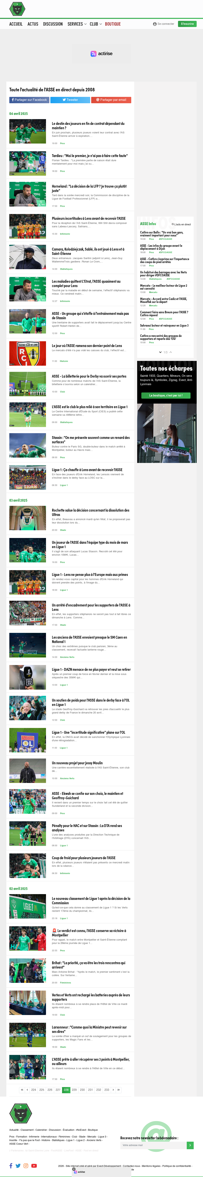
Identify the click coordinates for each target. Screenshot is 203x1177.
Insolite (13, 1140)
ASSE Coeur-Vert (18, 1144)
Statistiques (66, 269)
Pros (62, 144)
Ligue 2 (81, 1140)
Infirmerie (65, 234)
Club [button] (96, 24)
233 (106, 1090)
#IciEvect (81, 1130)
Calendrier (41, 1130)
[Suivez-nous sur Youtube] (34, 1166)
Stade (63, 530)
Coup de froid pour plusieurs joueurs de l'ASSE (84, 857)
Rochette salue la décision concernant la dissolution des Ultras (90, 512)
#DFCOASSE (165, 239)
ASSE (78, 1151)
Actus (33, 24)
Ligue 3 (102, 1137)
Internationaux (49, 1137)
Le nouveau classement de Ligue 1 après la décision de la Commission (91, 900)
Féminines (65, 983)
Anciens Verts (67, 657)
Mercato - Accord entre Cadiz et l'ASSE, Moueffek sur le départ (163, 300)
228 (66, 1090)
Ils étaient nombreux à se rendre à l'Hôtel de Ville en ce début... (88, 1068)
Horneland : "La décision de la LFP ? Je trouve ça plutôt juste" (89, 188)
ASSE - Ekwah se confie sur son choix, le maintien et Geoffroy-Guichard (87, 795)
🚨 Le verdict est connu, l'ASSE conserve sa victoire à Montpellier (89, 932)
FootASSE (56, 1151)
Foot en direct (91, 1151)
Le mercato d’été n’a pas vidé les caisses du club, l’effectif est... (89, 350)
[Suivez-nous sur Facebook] (10, 1166)
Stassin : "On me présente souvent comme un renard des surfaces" (91, 439)
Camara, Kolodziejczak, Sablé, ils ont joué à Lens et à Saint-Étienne (88, 251)
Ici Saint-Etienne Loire (37, 1151)
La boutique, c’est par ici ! (166, 395)
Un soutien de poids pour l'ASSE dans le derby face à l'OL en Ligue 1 (91, 702)
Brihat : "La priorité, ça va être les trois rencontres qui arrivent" (88, 964)
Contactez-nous (131, 1166)
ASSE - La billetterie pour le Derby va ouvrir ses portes (89, 376)
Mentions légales (151, 1166)
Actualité (14, 1130)
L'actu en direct (181, 224)
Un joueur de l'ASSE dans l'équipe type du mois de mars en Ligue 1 (90, 544)
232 (98, 1090)
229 (74, 1090)
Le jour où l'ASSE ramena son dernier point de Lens (87, 345)
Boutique (113, 24)
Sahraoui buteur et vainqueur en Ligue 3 (164, 325)
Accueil (16, 24)
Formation (21, 1137)
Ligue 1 (64, 485)
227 (58, 1090)
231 (90, 1090)
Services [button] (77, 24)
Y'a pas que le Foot (29, 1140)
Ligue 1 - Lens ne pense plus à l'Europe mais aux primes (90, 574)
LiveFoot (69, 1151)
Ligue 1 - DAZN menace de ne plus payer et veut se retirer (91, 669)
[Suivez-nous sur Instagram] (26, 1166)
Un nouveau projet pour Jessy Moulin (77, 763)
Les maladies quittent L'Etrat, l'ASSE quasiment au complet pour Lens (86, 283)
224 (33, 1090)
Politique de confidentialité (176, 1166)
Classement (27, 1130)
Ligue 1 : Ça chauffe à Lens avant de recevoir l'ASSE (87, 469)
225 (41, 1090)
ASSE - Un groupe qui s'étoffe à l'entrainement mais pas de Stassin (90, 315)
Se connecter (163, 24)
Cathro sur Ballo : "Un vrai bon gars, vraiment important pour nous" (161, 234)
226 (50, 1090)
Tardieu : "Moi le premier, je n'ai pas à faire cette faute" (90, 155)
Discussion (53, 24)
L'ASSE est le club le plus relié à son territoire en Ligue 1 (89, 406)
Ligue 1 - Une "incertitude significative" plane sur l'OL (88, 732)
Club (62, 392)
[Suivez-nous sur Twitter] (18, 1166)
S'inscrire (187, 23)
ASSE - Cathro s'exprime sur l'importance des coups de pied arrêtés (164, 260)
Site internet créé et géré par (93, 1166)
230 (82, 1090)
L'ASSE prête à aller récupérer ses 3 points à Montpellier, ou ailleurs (91, 1061)
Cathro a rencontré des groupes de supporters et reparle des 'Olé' (161, 337)
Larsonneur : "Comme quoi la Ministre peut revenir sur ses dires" (89, 1029)
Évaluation (68, 1130)
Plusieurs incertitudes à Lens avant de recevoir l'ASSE (89, 218)
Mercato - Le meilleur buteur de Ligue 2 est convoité (163, 287)
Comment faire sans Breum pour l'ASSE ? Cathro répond (164, 313)
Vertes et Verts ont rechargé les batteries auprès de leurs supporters (91, 997)
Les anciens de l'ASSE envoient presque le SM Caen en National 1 (89, 639)
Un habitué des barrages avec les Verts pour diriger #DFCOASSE (163, 274)
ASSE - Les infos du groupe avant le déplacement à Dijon (161, 247)
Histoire (64, 361)
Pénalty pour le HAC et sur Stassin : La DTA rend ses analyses (87, 827)
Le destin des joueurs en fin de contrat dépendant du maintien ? (88, 125)
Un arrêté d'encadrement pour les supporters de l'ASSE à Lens (91, 607)
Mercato (153, 292)
